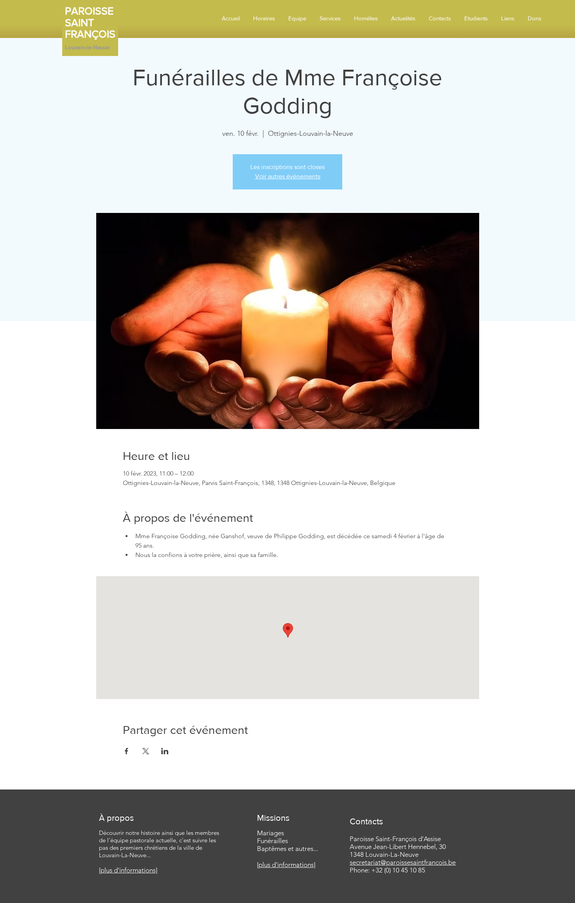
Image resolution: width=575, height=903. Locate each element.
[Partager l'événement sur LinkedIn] (165, 751)
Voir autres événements (287, 176)
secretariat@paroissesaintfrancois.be (403, 862)
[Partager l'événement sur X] (145, 751)
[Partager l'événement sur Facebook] (126, 751)
